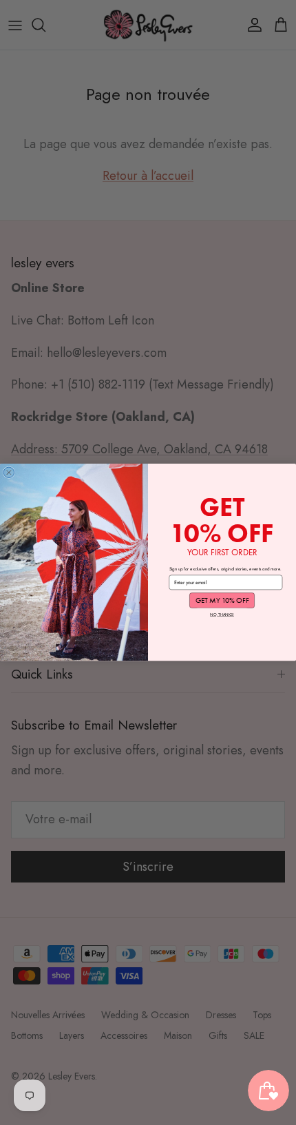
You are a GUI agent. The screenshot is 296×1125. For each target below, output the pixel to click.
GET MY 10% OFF (222, 601)
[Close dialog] (8, 472)
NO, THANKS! (222, 614)
